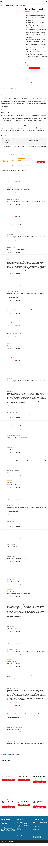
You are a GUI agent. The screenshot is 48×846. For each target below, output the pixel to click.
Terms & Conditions (35, 824)
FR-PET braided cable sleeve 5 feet (23, 802)
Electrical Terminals (19, 829)
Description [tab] (4, 88)
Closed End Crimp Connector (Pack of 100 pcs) (38, 802)
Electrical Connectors (19, 831)
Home (2, 5)
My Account (26, 827)
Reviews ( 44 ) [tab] (13, 88)
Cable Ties (19, 826)
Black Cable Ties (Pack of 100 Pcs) (7, 802)
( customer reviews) (34, 11)
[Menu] (1, 1)
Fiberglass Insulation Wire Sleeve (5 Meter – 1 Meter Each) (8, 777)
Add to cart (34, 68)
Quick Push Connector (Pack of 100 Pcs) (39, 777)
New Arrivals (19, 835)
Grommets (19, 833)
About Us (26, 823)
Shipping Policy (36, 829)
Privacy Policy (35, 822)
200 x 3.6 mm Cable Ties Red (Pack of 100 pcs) (23, 777)
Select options (8, 779)
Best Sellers (19, 837)
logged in (9, 754)
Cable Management (10, 5)
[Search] (46, 1)
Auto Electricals (20, 822)
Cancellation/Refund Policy (37, 827)
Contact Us (26, 825)
